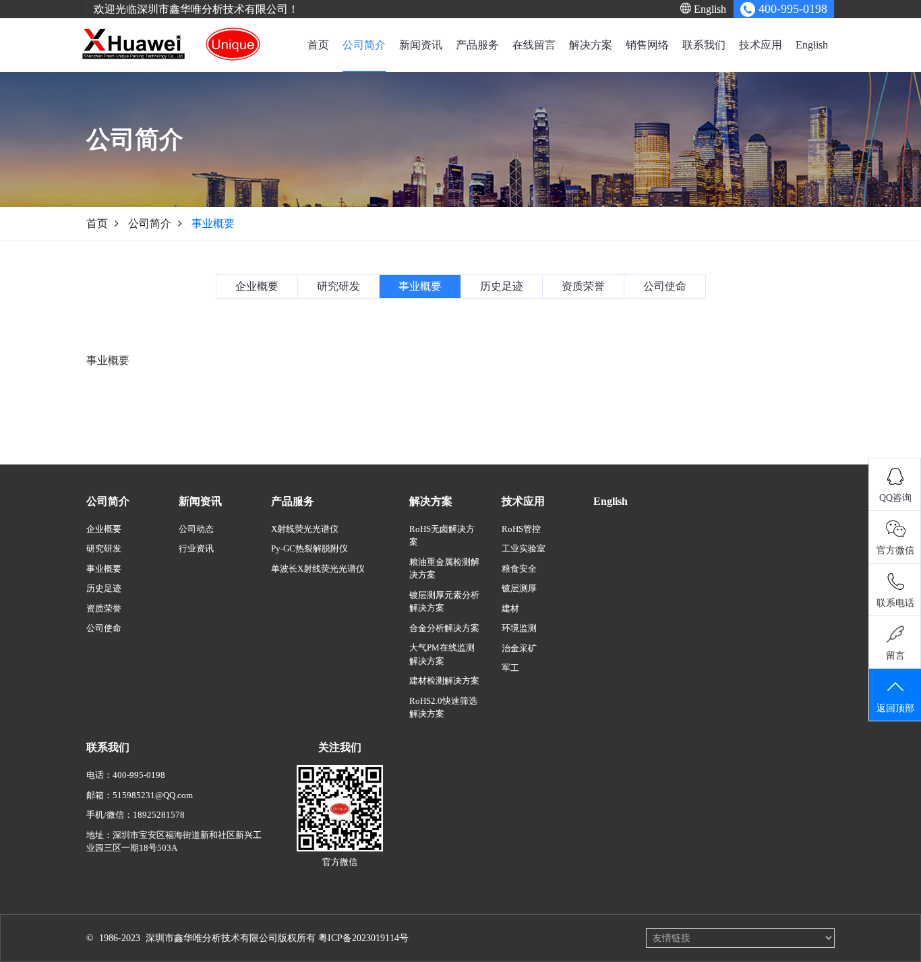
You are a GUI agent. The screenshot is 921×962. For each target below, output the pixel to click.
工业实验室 (523, 548)
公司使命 (103, 628)
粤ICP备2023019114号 (363, 938)
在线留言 (534, 45)
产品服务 (477, 45)
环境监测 (519, 628)
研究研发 (103, 548)
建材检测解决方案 (444, 680)
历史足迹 (103, 588)
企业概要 (103, 529)
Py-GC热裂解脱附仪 (309, 548)
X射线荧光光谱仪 (304, 529)
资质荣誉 (103, 608)
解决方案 (590, 45)
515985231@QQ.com (153, 795)
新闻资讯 (420, 45)
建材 (510, 608)
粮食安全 (519, 569)
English (708, 9)
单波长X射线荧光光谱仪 (318, 569)
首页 (318, 45)
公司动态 (196, 529)
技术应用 (760, 45)
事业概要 (103, 569)
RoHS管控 (521, 529)
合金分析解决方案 (444, 628)
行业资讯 (196, 548)
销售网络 (647, 45)
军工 (510, 668)
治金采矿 (519, 648)
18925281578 (159, 815)
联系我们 (703, 45)
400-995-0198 (139, 775)
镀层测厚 (519, 588)
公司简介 (364, 45)
